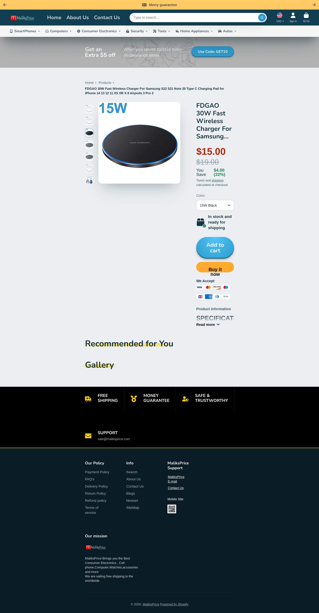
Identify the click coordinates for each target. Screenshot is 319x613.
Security (137, 31)
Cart (306, 17)
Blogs (130, 493)
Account (293, 17)
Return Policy (95, 493)
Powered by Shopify (174, 604)
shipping (217, 180)
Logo (25, 17)
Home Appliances (194, 31)
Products (105, 82)
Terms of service (91, 510)
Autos (228, 31)
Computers (59, 31)
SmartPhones (25, 31)
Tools (162, 31)
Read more (205, 324)
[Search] (262, 17)
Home (54, 17)
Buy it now (215, 269)
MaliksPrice (151, 604)
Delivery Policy (96, 486)
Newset (132, 500)
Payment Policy (97, 472)
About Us (77, 17)
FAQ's (89, 479)
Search (131, 472)
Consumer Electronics (99, 31)
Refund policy (95, 500)
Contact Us (107, 17)
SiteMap (132, 508)
